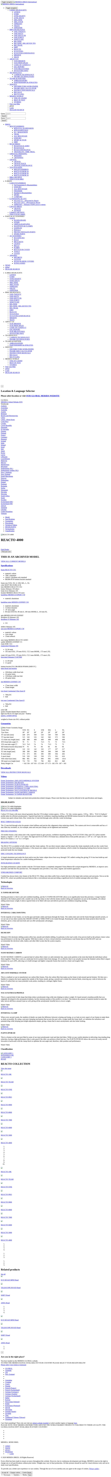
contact (7, 1446)
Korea (3, 453)
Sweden (3, 500)
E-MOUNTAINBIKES (18, 183)
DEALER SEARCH (17, 110)
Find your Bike (15, 104)
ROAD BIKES (15, 144)
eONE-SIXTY (19, 18)
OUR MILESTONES (21, 69)
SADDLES (18, 228)
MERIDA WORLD (16, 96)
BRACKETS (18, 242)
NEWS (7, 265)
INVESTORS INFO (21, 71)
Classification (9, 531)
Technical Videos (11, 525)
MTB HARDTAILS (21, 130)
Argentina (4, 408)
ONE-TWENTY (20, 31)
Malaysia (4, 461)
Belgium (4, 414)
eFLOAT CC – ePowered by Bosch (26, 201)
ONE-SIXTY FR (20, 35)
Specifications (10, 519)
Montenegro (5, 465)
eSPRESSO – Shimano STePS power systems (30, 204)
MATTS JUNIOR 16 (21, 175)
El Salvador (5, 429)
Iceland (3, 441)
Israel (3, 447)
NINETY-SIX (19, 39)
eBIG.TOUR (18, 22)
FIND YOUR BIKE (17, 179)
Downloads (9, 523)
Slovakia (4, 492)
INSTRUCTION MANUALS (24, 90)
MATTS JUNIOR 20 (21, 173)
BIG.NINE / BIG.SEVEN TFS (25, 43)
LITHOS (17, 12)
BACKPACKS (19, 238)
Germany (4, 437)
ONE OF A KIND (20, 98)
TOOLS (17, 251)
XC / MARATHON (21, 132)
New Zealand (5, 474)
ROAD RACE (19, 148)
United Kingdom (6, 511)
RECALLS (18, 92)
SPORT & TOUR (20, 140)
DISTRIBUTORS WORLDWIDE (26, 86)
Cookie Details (27, 1472)
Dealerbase (9, 1452)
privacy (7, 1450)
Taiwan (3, 506)
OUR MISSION (19, 61)
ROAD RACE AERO (21, 146)
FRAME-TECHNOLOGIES (24, 76)
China (3, 418)
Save (29, 1475)
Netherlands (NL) (7, 468)
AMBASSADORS (20, 80)
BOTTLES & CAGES (22, 249)
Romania (4, 486)
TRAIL (16, 134)
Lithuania (4, 457)
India (2, 443)
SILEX (16, 57)
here (75, 1423)
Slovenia (4, 494)
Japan (3, 451)
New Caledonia (6, 472)
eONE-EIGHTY (19, 16)
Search (4, 116)
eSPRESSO (18, 24)
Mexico (3, 463)
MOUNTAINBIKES (17, 126)
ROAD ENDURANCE (22, 150)
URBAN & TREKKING (18, 154)
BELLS (16, 246)
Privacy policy (94, 1469)
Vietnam (4, 513)
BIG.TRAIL (18, 45)
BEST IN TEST (19, 100)
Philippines (4, 480)
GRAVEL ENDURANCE (23, 165)
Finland (3, 433)
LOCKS (17, 253)
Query (3, 114)
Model (7, 517)
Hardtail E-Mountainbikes (23, 193)
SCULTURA (18, 51)
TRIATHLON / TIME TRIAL (24, 152)
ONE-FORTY (19, 37)
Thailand (4, 508)
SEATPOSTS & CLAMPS (23, 226)
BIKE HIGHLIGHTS (17, 30)
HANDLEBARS (20, 220)
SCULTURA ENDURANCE (24, 53)
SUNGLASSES (19, 263)
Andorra (4, 406)
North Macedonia (7, 476)
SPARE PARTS (19, 234)
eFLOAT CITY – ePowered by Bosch (27, 203)
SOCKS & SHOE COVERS (24, 261)
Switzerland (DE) (7, 502)
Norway (4, 478)
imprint (7, 1448)
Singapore (4, 490)
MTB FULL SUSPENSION (24, 128)
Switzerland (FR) (7, 504)
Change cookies (15, 1472)
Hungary (4, 439)
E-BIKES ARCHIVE (17, 212)
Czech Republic (6, 425)
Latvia (3, 455)
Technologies (9, 529)
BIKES (7, 124)
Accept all (5, 1472)
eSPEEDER (18, 28)
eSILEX (17, 26)
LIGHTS (17, 244)
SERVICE (13, 84)
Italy (2, 449)
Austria (3, 412)
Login (12, 108)
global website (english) (41, 1423)
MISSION (17, 55)
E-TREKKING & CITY (18, 199)
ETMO (16, 14)
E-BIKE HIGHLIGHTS (18, 10)
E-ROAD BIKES (16, 206)
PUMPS (17, 248)
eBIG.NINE (18, 20)
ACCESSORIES (15, 236)
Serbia (3, 488)
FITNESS (17, 210)
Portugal (4, 484)
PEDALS (17, 230)
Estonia (3, 431)
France (3, 435)
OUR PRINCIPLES (21, 63)
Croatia (3, 423)
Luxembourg (5, 459)
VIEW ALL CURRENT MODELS (13, 561)
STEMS (17, 222)
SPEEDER (18, 156)
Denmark (4, 427)
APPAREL (13, 255)
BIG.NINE (18, 41)
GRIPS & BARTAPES (22, 224)
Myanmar (4, 466)
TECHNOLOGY (16, 73)
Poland (3, 482)
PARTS (12, 218)
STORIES (17, 102)
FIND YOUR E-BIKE (17, 214)
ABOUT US (14, 59)
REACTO (17, 49)
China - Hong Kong (8, 420)
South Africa (5, 496)
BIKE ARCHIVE (16, 177)
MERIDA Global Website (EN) (12, 402)
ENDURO (17, 138)
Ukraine (3, 510)
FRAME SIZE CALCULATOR (25, 88)
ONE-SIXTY (18, 33)
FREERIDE (18, 191)
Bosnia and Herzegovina (9, 416)
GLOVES (17, 259)
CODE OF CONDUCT (22, 65)
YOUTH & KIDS (16, 167)
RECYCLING (19, 94)
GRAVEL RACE (20, 163)
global (7, 369)
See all (3, 1274)
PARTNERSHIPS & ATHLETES (25, 82)
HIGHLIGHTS (10, 527)
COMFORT (18, 197)
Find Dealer (5, 549)
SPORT (16, 195)
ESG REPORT (19, 67)
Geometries (9, 521)
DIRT (16, 47)
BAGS (16, 240)
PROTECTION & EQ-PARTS (24, 232)
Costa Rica (4, 421)
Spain (3, 498)
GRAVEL (13, 160)
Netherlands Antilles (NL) (10, 470)
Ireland (3, 445)
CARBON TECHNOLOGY (24, 75)
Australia (4, 410)
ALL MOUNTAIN (20, 136)
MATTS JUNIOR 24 (21, 171)
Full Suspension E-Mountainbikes (25, 185)
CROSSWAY (18, 158)
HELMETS (18, 257)
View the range (6, 1068)
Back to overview (7, 888)
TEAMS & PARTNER (18, 78)
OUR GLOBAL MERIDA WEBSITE (43, 396)
